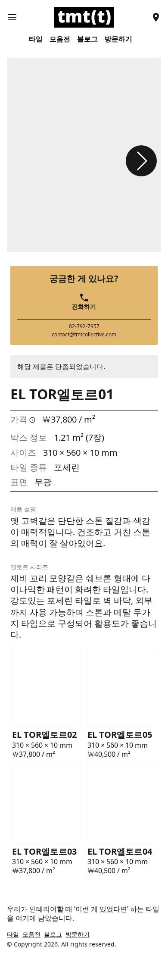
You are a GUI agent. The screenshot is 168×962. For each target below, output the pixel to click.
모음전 (60, 39)
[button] (141, 160)
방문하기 (118, 39)
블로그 (87, 39)
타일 (36, 39)
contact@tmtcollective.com (84, 334)
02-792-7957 (84, 326)
